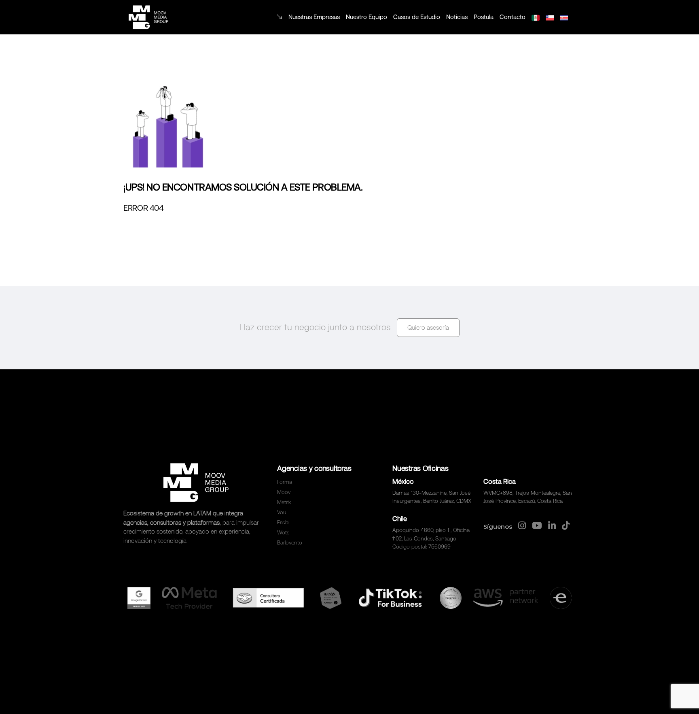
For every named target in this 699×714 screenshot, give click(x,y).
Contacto (512, 16)
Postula (484, 16)
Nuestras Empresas (314, 16)
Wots (283, 532)
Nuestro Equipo (366, 16)
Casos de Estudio (416, 16)
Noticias (457, 16)
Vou (281, 512)
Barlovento (289, 542)
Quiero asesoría (428, 327)
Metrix (284, 502)
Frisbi (283, 522)
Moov (283, 492)
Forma (284, 482)
